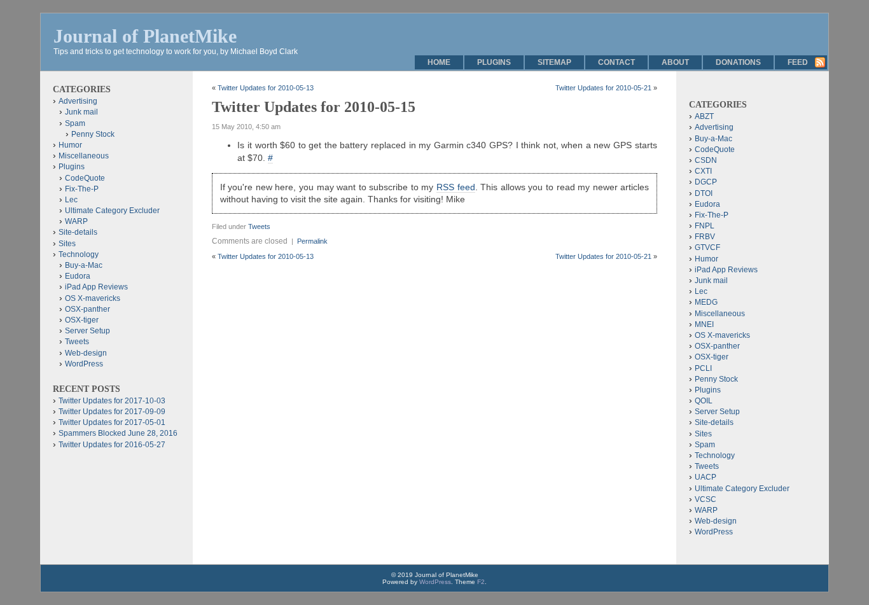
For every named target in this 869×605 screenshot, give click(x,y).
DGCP (706, 181)
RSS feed (455, 187)
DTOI (704, 193)
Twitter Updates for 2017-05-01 (112, 422)
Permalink (312, 241)
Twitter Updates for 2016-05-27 (112, 444)
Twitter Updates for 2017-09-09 (112, 411)
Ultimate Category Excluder (112, 210)
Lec (71, 199)
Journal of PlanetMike (145, 35)
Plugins (494, 62)
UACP (705, 477)
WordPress (84, 363)
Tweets (259, 226)
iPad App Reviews (96, 286)
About (675, 62)
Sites (67, 243)
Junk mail (81, 112)
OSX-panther (87, 309)
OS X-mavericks (92, 298)
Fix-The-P (82, 188)
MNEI (704, 324)
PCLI (703, 368)
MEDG (706, 302)
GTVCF (707, 247)
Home (439, 62)
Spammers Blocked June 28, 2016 (118, 433)
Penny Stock (93, 134)
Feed (798, 62)
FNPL (704, 225)
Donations (738, 62)
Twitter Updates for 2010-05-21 (603, 88)
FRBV (705, 236)
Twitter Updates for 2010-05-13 (266, 88)
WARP (76, 221)
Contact (616, 62)
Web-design (86, 353)
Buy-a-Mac (83, 265)
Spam (75, 123)
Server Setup (87, 330)
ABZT (704, 116)
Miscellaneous (84, 155)
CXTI (703, 171)
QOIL (704, 400)
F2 (481, 581)
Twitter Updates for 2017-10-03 (112, 400)
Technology (79, 254)
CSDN (706, 160)
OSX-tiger (82, 320)
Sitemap (554, 62)
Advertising (78, 101)
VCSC (705, 499)
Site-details (78, 232)
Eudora (77, 276)
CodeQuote (85, 178)
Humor (70, 145)
